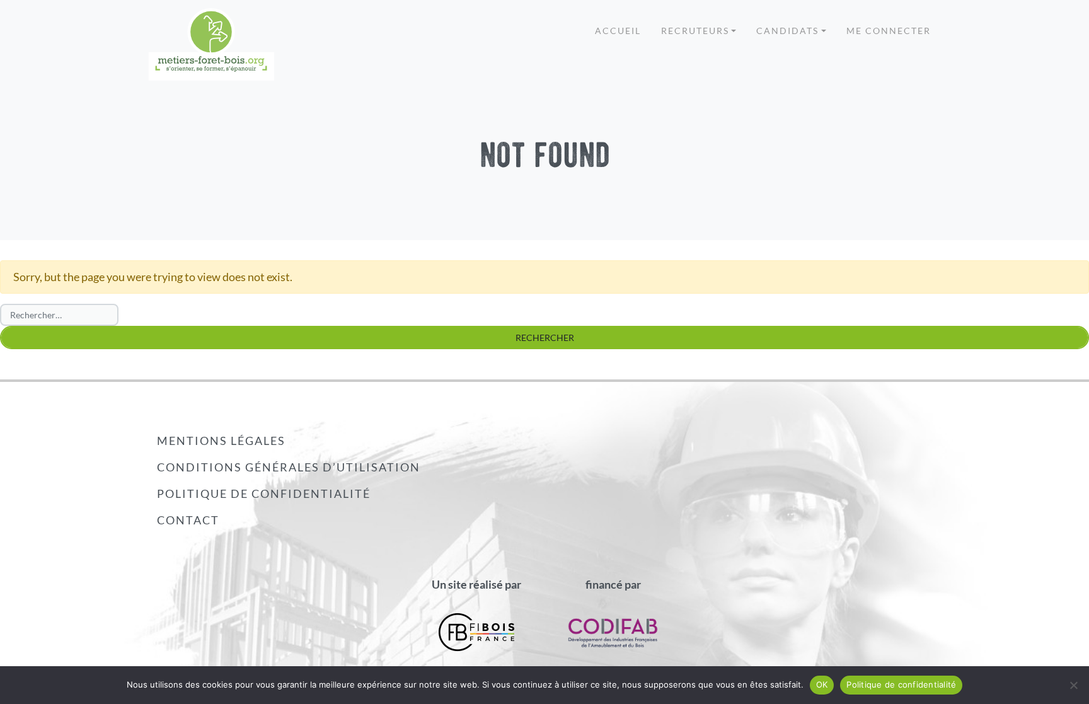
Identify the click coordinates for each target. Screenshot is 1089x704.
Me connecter (888, 30)
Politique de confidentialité (264, 493)
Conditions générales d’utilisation (288, 467)
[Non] (1073, 685)
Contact (188, 520)
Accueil (618, 30)
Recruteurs (695, 30)
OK (822, 684)
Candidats (787, 30)
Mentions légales (221, 440)
